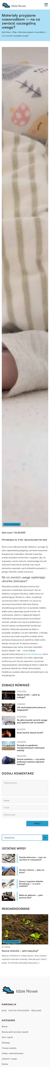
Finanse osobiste (9, 1048)
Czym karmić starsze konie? (30, 732)
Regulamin (36, 1011)
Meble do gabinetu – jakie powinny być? (31, 896)
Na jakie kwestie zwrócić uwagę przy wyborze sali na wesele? (32, 721)
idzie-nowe (7, 533)
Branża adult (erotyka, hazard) (15, 1032)
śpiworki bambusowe (33, 654)
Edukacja (6, 1042)
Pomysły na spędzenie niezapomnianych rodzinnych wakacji (30, 748)
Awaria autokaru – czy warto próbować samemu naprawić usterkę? (31, 761)
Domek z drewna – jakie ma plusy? (31, 871)
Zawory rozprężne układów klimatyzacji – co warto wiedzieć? (31, 883)
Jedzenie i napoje (9, 1058)
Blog (4, 1011)
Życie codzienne (11, 524)
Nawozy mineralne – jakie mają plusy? (20, 951)
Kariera (5, 1064)
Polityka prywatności (18, 1011)
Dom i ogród (7, 1037)
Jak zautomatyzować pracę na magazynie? (31, 708)
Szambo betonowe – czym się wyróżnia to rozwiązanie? (32, 858)
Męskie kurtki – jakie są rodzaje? (28, 696)
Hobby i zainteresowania (12, 1053)
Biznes (4, 1026)
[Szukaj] (45, 838)
